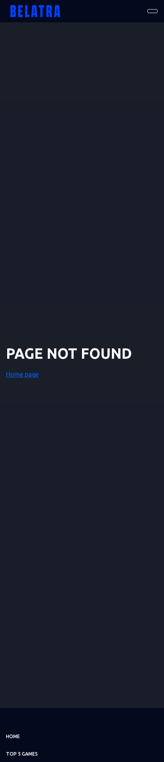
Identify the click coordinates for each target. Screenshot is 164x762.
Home (13, 736)
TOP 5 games (22, 753)
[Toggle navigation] (152, 11)
